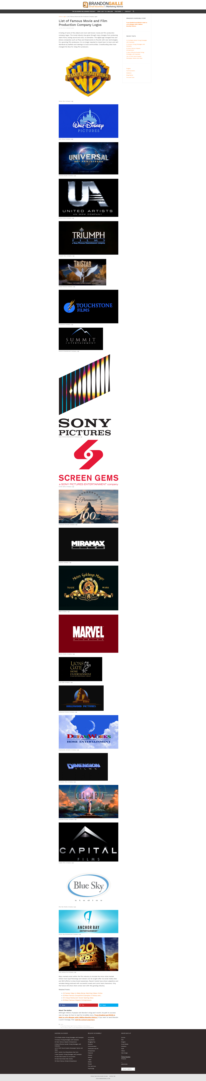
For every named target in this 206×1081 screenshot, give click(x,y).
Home (60, 16)
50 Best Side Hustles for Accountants (65, 1056)
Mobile (90, 1061)
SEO (122, 1039)
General (90, 1057)
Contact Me (112, 1076)
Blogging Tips (91, 1042)
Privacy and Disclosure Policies (99, 1076)
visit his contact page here (85, 1020)
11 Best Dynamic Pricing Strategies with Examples (68, 1054)
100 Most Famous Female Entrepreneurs (66, 1061)
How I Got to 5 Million (105, 11)
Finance (90, 1055)
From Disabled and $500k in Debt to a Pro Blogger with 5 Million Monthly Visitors (136, 24)
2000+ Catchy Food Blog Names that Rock (66, 1052)
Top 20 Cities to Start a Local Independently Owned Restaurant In (77, 1027)
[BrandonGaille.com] (103, 4)
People (90, 1064)
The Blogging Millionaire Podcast (83, 11)
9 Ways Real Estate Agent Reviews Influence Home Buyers (75, 1026)
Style (122, 1048)
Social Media (124, 1044)
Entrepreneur (91, 1050)
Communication (130, 70)
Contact (128, 11)
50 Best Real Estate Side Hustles (64, 1058)
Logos (64, 16)
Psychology (91, 1068)
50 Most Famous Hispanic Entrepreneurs (66, 1042)
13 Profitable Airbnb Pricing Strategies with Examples (69, 1037)
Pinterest (123, 1058)
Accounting (91, 1037)
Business (90, 1044)
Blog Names (129, 75)
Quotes (123, 1037)
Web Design (124, 1053)
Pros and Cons (130, 77)
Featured (118, 11)
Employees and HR (93, 1048)
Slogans (128, 68)
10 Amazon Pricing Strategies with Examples (67, 1039)
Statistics (128, 73)
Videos (123, 1050)
